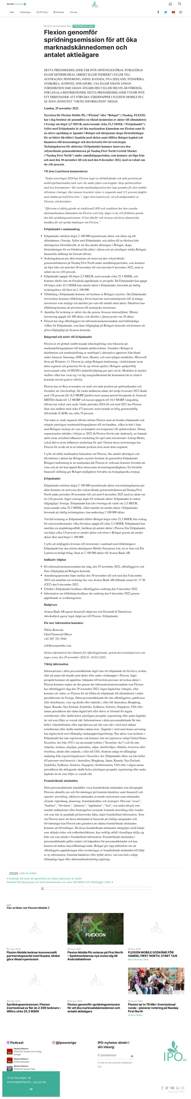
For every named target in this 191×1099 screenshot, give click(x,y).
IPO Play (43, 12)
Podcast (60, 12)
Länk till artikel (27, 873)
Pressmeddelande (83, 26)
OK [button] (31, 1089)
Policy (181, 1091)
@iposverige (66, 1043)
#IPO (146, 959)
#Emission (138, 959)
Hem (12, 12)
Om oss (73, 12)
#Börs (130, 959)
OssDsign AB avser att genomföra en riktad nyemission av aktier (45, 878)
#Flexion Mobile (135, 1015)
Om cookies (173, 1091)
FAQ (99, 1067)
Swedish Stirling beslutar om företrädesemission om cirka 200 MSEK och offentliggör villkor (59, 882)
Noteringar (19, 4)
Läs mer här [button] (39, 1081)
